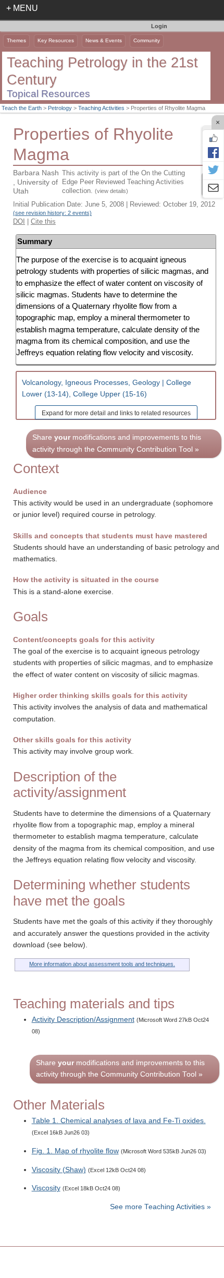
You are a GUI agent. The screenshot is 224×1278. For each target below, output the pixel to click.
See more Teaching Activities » (160, 1207)
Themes (16, 40)
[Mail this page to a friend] (213, 189)
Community (146, 40)
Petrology (60, 108)
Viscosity (46, 1188)
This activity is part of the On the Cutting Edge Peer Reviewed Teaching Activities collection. (123, 181)
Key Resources (56, 40)
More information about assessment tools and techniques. (102, 964)
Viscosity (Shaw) (59, 1170)
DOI (19, 221)
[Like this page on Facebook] (213, 138)
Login (159, 26)
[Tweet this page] (213, 170)
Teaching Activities (101, 108)
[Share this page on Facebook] (213, 152)
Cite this (43, 221)
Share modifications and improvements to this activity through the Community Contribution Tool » (116, 443)
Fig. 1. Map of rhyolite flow (75, 1151)
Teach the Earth (22, 108)
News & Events (103, 40)
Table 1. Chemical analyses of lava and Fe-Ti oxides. (119, 1121)
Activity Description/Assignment (83, 1019)
